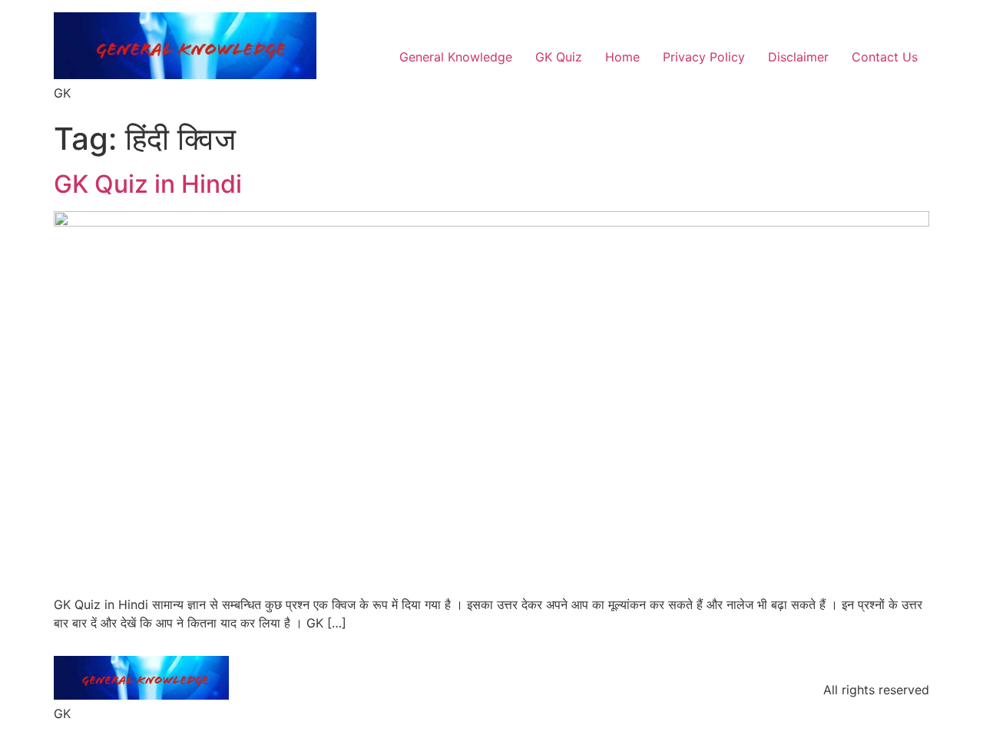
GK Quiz (558, 57)
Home (622, 57)
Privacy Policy (704, 57)
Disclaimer (798, 57)
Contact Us (885, 57)
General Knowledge (455, 57)
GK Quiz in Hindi (148, 184)
